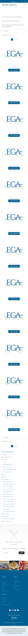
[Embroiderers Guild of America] (9, 5)
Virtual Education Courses (10, 469)
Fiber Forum (4, 599)
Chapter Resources (7, 457)
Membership (8, 17)
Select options (14, 70)
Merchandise (6, 513)
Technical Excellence (8, 521)
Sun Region (7, 508)
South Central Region (9, 506)
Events (3, 587)
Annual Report (17, 585)
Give (3, 603)
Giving (5, 474)
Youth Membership (6, 604)
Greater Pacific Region (9, 489)
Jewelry (5, 476)
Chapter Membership (9, 484)
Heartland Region (8, 491)
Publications (6, 516)
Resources (4, 585)
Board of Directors (18, 582)
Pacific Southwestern (9, 501)
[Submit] (19, 1)
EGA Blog (4, 590)
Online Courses (8, 467)
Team (15, 583)
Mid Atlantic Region (9, 496)
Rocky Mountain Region (10, 504)
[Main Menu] (26, 4)
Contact (3, 597)
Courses (5, 459)
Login (25, 1)
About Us (16, 580)
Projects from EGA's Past (10, 518)
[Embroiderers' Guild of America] (14, 618)
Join (22, 552)
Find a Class (4, 582)
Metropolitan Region (9, 494)
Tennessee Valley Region (10, 511)
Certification (4, 583)
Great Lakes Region (9, 486)
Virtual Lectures (8, 471)
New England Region (9, 499)
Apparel (5, 454)
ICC (6, 462)
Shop (3, 17)
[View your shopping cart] (21, 1)
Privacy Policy (17, 589)
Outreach (4, 601)
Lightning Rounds (8, 464)
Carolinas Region (8, 481)
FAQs (15, 587)
